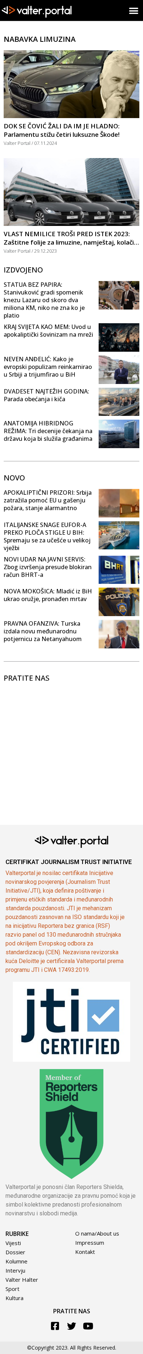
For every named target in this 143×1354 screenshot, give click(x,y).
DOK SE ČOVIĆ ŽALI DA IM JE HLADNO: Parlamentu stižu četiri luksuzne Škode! (62, 130)
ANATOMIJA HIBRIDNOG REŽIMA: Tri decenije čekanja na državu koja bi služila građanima (48, 431)
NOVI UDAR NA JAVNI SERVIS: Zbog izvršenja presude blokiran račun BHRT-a (48, 567)
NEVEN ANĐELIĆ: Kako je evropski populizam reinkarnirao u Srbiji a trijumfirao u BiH (48, 366)
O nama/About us (97, 1233)
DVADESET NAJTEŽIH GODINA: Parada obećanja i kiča (46, 395)
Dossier (15, 1252)
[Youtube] (88, 1326)
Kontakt (85, 1251)
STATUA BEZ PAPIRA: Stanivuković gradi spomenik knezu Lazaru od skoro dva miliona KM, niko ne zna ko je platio (44, 300)
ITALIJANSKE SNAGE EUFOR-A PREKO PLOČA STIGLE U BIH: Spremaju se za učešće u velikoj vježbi (47, 536)
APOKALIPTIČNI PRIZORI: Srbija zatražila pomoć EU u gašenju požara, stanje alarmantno (48, 500)
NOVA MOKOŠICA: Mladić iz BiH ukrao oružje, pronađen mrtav (48, 595)
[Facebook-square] (55, 1326)
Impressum (89, 1242)
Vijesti (13, 1243)
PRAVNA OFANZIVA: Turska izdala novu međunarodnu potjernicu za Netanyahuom (43, 631)
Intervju (15, 1270)
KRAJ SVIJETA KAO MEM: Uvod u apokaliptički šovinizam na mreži (48, 330)
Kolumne (16, 1261)
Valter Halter (22, 1279)
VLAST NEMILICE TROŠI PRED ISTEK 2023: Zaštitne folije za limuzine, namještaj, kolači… (71, 238)
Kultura (14, 1298)
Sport (12, 1288)
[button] (134, 10)
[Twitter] (71, 1326)
